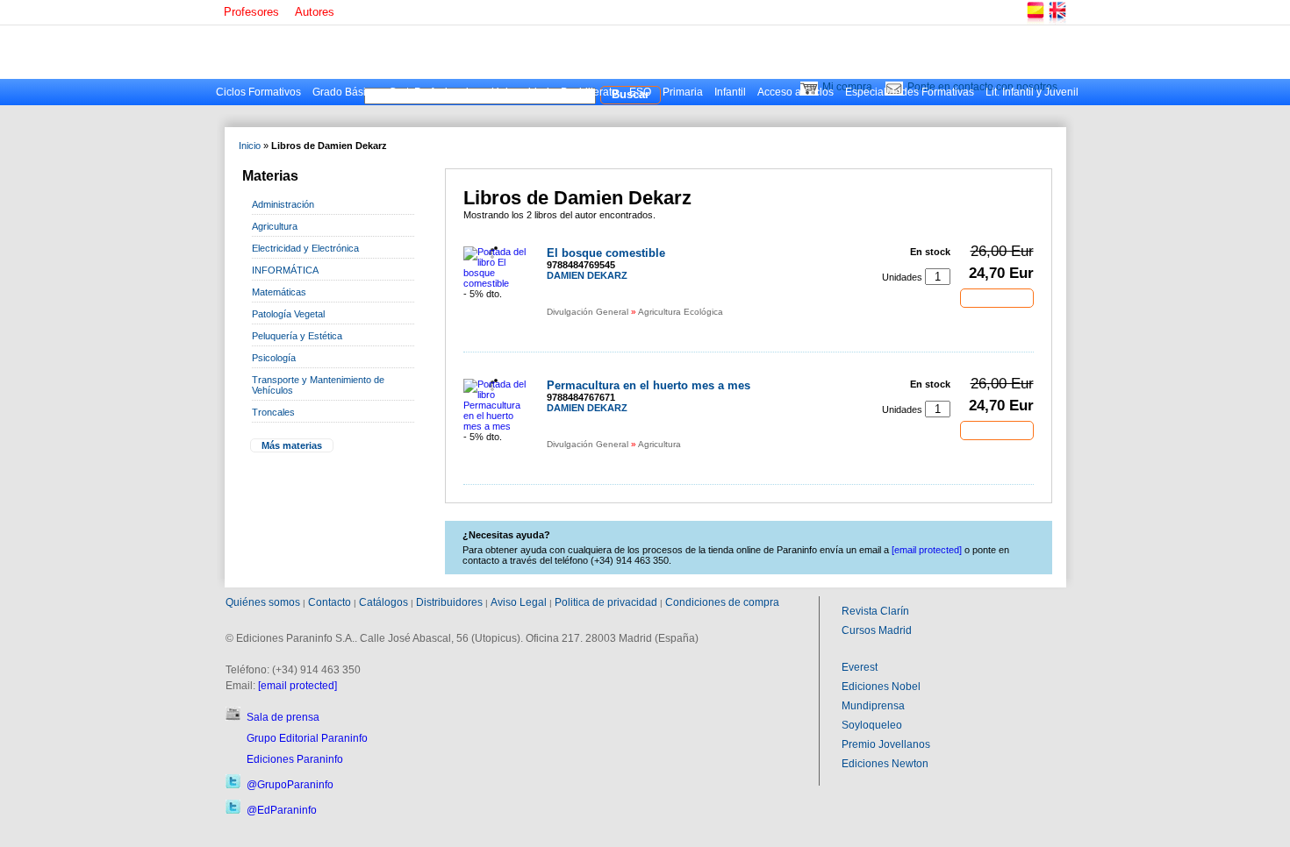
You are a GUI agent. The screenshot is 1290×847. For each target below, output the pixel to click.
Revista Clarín (875, 611)
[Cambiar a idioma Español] (1034, 21)
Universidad (520, 92)
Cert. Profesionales (434, 92)
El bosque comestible (606, 253)
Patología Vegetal (288, 314)
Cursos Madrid (877, 630)
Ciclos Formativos (258, 92)
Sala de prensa (283, 717)
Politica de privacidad (606, 602)
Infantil (730, 92)
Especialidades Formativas (909, 92)
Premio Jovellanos (886, 744)
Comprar (996, 297)
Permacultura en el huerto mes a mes (648, 385)
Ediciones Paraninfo (295, 759)
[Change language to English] (1056, 21)
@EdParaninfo (282, 810)
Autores (314, 11)
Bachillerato (589, 92)
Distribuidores (449, 602)
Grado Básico (344, 92)
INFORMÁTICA (285, 270)
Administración (283, 204)
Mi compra (847, 87)
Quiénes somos (263, 602)
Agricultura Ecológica (680, 312)
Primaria (683, 92)
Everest (860, 667)
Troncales (273, 412)
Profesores (251, 11)
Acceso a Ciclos (795, 92)
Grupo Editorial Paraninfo (307, 738)
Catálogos (383, 602)
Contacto (329, 602)
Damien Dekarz (587, 275)
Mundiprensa (873, 706)
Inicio (250, 145)
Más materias (292, 445)
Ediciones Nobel (881, 686)
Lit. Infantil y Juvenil (1032, 92)
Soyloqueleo (872, 725)
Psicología (274, 357)
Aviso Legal (519, 602)
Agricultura (274, 226)
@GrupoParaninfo (290, 785)
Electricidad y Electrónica (305, 248)
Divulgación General (587, 312)
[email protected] (297, 686)
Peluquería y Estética (297, 336)
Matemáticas (279, 292)
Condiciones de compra (722, 602)
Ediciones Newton (885, 764)
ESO (640, 92)
